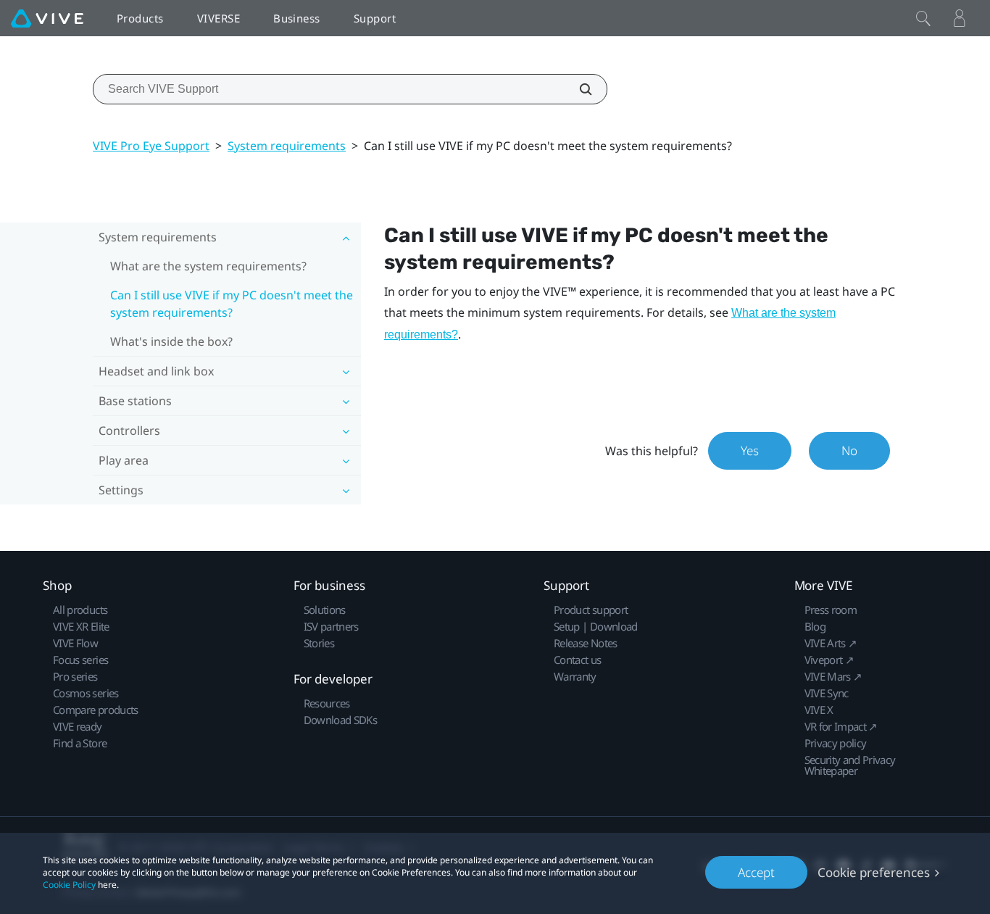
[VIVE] (47, 18)
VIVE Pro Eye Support (151, 146)
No (849, 450)
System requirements (287, 146)
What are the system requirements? (208, 266)
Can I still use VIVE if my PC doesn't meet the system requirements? (231, 303)
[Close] (923, 18)
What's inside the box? (171, 341)
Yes (750, 450)
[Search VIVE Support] (577, 89)
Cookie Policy (69, 884)
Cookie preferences (874, 872)
